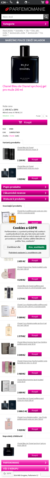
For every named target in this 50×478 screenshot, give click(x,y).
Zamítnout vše (13, 247)
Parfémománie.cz (25, 9)
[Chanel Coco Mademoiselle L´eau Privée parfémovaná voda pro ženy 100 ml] (8, 424)
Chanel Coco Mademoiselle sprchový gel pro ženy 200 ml (32, 324)
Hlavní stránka (8, 30)
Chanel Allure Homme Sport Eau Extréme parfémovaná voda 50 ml (32, 343)
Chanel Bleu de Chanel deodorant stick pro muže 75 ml (27, 149)
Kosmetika (19, 30)
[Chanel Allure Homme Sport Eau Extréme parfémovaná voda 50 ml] (8, 349)
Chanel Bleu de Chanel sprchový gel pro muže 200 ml (31, 444)
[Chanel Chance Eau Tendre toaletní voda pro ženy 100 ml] (8, 274)
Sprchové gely (33, 33)
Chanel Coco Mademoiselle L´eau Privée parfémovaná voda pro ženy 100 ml (32, 418)
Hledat (46, 16)
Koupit (35, 159)
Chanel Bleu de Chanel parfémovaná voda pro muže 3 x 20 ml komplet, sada (31, 287)
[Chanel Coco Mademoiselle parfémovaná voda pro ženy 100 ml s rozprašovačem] (8, 311)
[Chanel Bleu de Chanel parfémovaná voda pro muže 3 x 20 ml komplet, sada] (8, 292)
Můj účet (18, 2)
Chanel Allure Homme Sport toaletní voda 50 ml (30, 381)
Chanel (11, 136)
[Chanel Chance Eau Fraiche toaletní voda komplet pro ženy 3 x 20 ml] (8, 367)
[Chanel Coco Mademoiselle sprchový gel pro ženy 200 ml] (8, 330)
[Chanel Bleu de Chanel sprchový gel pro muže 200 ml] (25, 82)
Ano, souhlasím (36, 247)
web (17, 136)
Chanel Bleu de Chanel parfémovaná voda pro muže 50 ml (28, 167)
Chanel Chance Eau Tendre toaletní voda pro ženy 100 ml (32, 268)
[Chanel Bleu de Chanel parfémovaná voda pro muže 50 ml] (8, 173)
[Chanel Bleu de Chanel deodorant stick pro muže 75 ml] (8, 154)
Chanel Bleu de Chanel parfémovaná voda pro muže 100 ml (30, 399)
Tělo (27, 30)
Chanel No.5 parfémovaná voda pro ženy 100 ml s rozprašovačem (32, 212)
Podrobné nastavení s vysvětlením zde (25, 252)
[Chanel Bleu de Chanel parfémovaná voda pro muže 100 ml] (8, 405)
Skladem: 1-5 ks (8, 116)
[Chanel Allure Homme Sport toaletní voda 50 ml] (8, 386)
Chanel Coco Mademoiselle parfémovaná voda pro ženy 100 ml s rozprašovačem (32, 306)
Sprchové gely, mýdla (17, 33)
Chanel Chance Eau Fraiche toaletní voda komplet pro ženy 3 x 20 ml (32, 362)
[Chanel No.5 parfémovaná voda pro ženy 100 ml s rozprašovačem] (8, 217)
